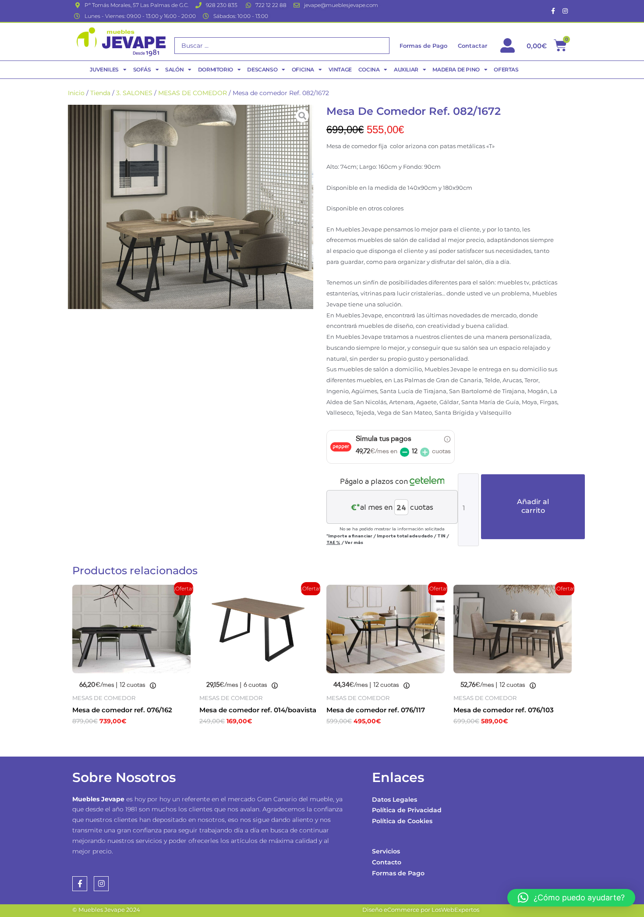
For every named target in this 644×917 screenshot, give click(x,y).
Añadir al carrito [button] (116, 740)
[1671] (190, 207)
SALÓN (174, 69)
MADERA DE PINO (455, 69)
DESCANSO (262, 69)
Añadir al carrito (533, 506)
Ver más (354, 542)
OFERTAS (506, 69)
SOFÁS (142, 69)
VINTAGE (340, 69)
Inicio (76, 92)
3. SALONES (134, 92)
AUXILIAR (406, 69)
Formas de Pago (398, 873)
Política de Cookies (402, 821)
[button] (571, 897)
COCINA (369, 69)
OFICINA (303, 69)
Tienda (100, 92)
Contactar (472, 45)
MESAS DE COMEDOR (192, 92)
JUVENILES (104, 69)
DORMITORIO (215, 69)
